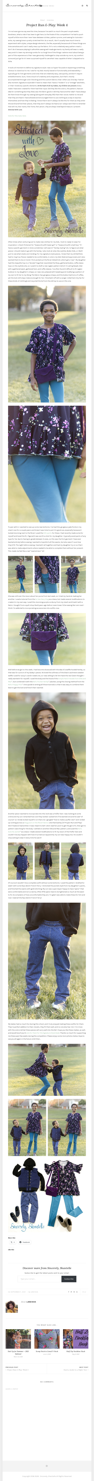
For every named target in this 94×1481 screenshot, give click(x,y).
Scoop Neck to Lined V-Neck (47, 1351)
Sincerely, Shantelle (24, 6)
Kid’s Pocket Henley (40, 682)
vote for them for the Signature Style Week (43, 1033)
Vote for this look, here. (17, 116)
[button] (20, 574)
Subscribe (68, 1279)
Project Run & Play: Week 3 (17, 1370)
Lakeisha (34, 1292)
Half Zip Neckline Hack (75, 1351)
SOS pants (47, 533)
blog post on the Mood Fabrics (36, 823)
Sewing (50, 20)
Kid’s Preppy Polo (15, 685)
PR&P (42, 20)
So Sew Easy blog (42, 599)
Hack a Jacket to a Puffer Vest (75, 1370)
